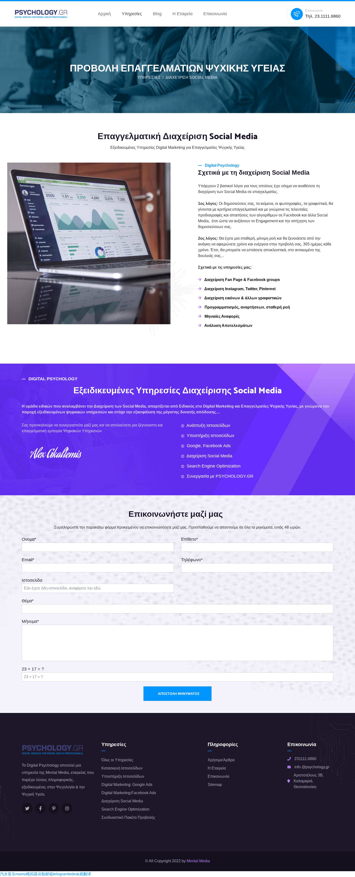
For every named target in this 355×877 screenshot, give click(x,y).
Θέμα (28, 600)
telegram (60, 874)
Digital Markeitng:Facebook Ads (128, 793)
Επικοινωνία (215, 13)
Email (28, 559)
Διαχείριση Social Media (122, 801)
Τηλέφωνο (192, 559)
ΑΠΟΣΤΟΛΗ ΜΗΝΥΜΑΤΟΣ (178, 694)
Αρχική (104, 13)
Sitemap (215, 785)
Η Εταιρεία (182, 13)
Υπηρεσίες (132, 13)
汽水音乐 (7, 874)
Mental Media (198, 861)
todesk (73, 874)
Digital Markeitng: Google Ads (126, 785)
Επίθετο (189, 539)
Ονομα (29, 539)
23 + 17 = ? (33, 669)
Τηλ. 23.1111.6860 (323, 16)
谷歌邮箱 (45, 874)
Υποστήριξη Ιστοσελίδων (122, 776)
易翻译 (85, 874)
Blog (157, 13)
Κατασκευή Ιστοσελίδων (121, 768)
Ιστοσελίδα (32, 580)
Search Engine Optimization (125, 809)
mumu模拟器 (26, 874)
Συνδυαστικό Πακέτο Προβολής (128, 817)
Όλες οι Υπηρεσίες (117, 760)
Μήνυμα (30, 621)
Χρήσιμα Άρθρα (221, 760)
